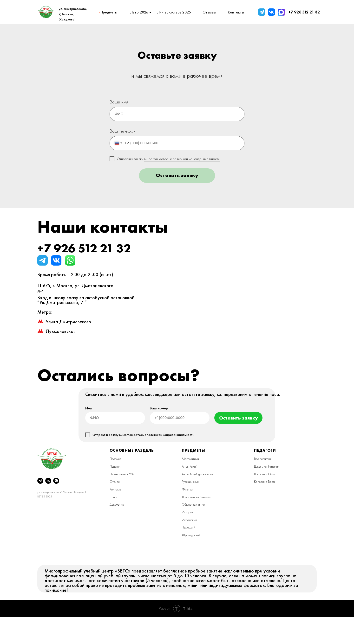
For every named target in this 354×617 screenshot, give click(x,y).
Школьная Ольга (265, 474)
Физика (187, 489)
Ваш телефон (122, 131)
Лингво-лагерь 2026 (174, 12)
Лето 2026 (139, 12)
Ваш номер (159, 408)
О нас (114, 497)
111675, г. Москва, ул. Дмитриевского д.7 (75, 287)
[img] (261, 12)
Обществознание (193, 504)
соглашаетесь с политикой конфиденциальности (158, 435)
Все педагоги (262, 459)
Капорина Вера (264, 481)
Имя (88, 408)
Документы (117, 504)
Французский (191, 535)
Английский (189, 466)
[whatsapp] (56, 481)
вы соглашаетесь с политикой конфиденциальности (182, 158)
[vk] (48, 481)
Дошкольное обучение (196, 497)
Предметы (116, 459)
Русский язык (190, 481)
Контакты (116, 489)
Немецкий (188, 527)
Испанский (189, 520)
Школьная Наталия (266, 466)
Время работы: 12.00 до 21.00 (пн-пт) (75, 274)
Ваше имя (119, 102)
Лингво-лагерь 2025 (123, 474)
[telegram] (40, 481)
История (187, 512)
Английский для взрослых (198, 474)
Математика (190, 459)
